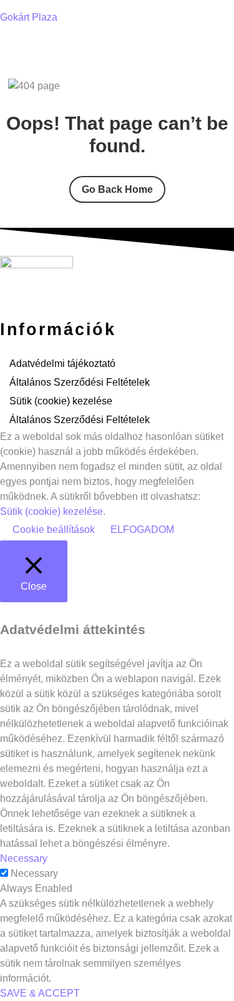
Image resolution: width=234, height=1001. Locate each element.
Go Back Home (117, 189)
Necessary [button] (23, 858)
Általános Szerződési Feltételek (79, 382)
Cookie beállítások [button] (53, 529)
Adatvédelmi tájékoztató (62, 363)
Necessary (34, 873)
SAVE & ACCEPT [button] (40, 993)
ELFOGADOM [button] (142, 529)
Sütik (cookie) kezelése (60, 401)
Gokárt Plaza (28, 17)
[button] (117, 47)
